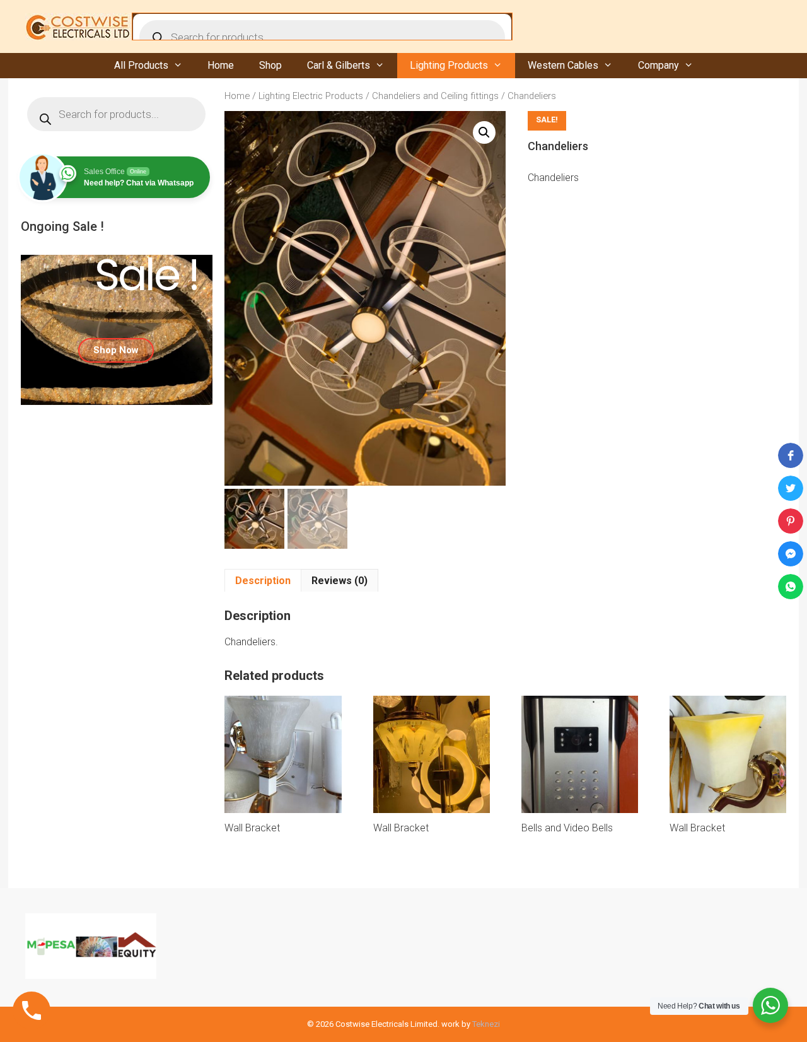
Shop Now (116, 350)
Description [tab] (263, 581)
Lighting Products (449, 65)
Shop (270, 65)
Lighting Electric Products (310, 96)
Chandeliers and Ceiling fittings (435, 96)
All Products (141, 65)
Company (658, 65)
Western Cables (563, 65)
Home (220, 65)
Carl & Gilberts (338, 65)
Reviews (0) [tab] (339, 581)
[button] (484, 132)
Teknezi (486, 1024)
